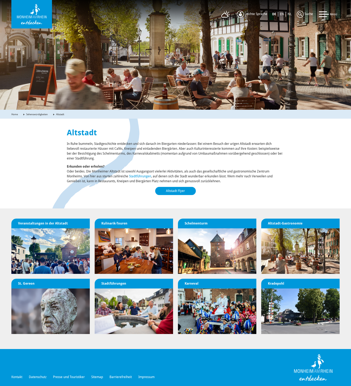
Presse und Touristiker (69, 377)
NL (290, 14)
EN (282, 14)
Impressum (146, 377)
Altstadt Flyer (175, 191)
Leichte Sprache (255, 14)
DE (274, 14)
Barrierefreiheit (120, 377)
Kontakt (16, 377)
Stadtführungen (140, 176)
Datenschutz (38, 377)
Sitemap (97, 377)
